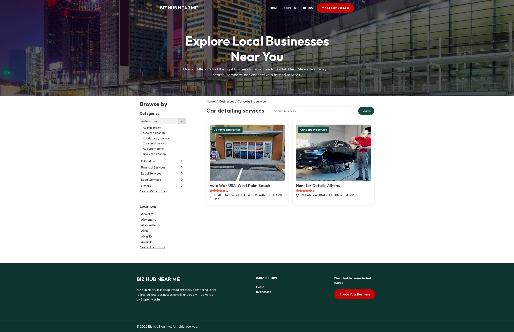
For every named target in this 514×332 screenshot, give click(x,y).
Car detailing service (156, 138)
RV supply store (153, 148)
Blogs (308, 8)
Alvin (144, 231)
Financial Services (153, 167)
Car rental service (155, 143)
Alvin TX (146, 236)
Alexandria (148, 219)
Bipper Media (150, 299)
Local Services (151, 180)
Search (366, 111)
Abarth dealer (152, 127)
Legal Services (151, 173)
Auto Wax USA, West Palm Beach (240, 185)
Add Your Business (336, 8)
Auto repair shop (154, 133)
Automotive (149, 121)
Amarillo (147, 242)
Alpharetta (148, 225)
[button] (182, 121)
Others (146, 186)
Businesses (290, 8)
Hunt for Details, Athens (318, 185)
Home (274, 8)
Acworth (147, 214)
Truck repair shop (154, 154)
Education (148, 161)
